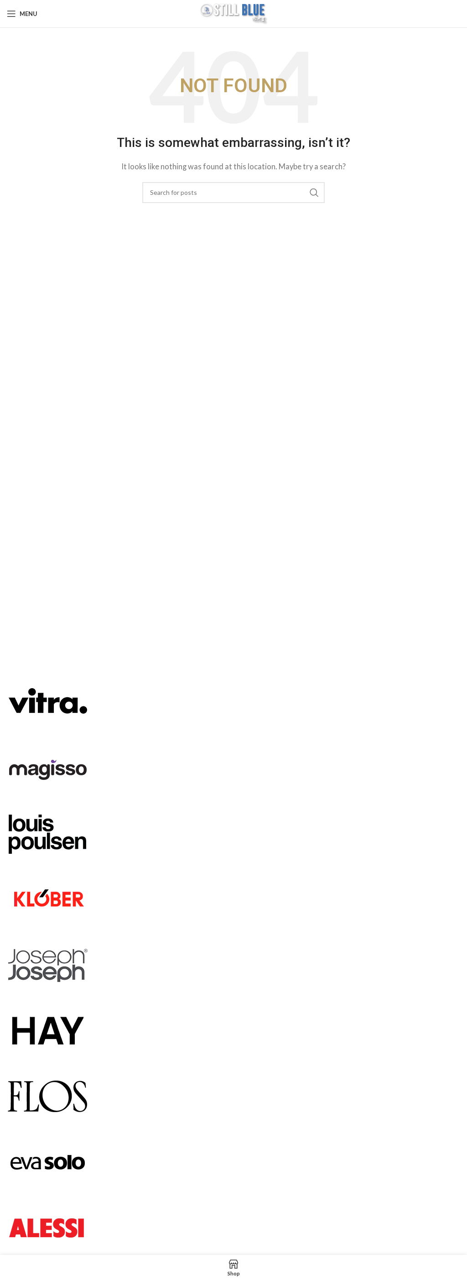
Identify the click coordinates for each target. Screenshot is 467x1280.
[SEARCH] (314, 192)
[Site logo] (233, 13)
